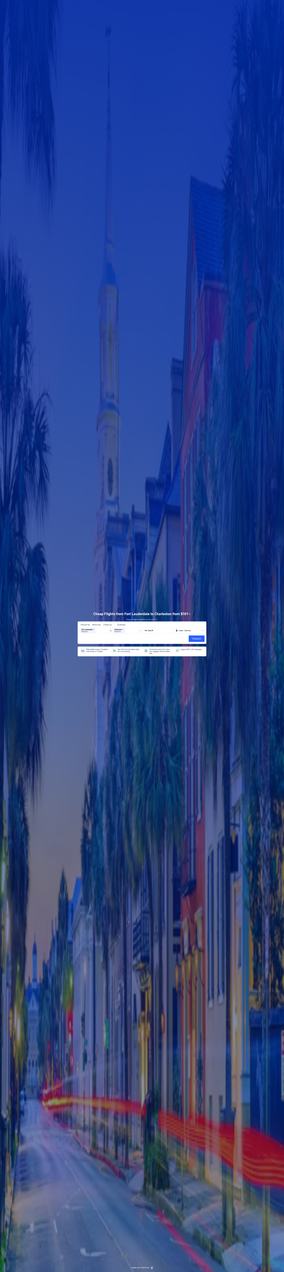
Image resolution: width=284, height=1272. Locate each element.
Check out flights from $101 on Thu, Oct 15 (141, 619)
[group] (94, 630)
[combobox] (96, 630)
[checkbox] (121, 625)
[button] (234, 4)
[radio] (85, 625)
